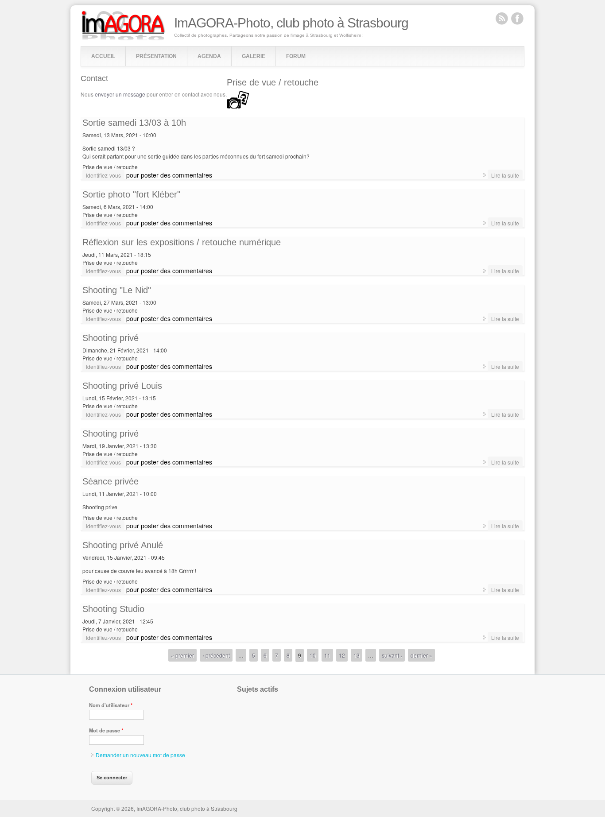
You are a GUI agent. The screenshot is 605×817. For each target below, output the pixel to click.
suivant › (392, 655)
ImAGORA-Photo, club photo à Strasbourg (291, 23)
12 (342, 655)
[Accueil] (123, 38)
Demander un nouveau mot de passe (140, 755)
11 (327, 655)
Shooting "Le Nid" (116, 290)
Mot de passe (106, 730)
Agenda (209, 56)
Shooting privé (110, 338)
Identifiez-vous (103, 175)
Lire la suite (507, 175)
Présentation (156, 56)
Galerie (253, 56)
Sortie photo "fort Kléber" (131, 194)
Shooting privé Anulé (122, 545)
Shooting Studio (113, 609)
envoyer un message (120, 94)
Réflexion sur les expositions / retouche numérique (181, 242)
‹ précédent (216, 655)
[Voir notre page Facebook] (517, 18)
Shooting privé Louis (122, 386)
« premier (182, 655)
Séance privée (110, 481)
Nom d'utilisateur (110, 705)
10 (313, 655)
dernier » (421, 655)
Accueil (103, 56)
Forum (296, 56)
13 (356, 655)
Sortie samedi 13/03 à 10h (134, 123)
